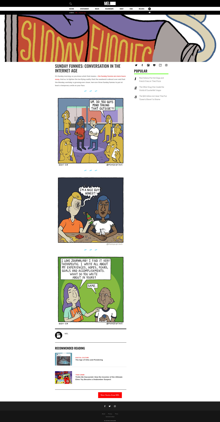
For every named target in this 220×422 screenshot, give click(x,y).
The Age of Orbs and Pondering (89, 360)
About (103, 414)
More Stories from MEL (110, 395)
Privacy (110, 414)
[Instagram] (166, 65)
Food (131, 9)
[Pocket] (154, 65)
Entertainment (84, 9)
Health (97, 9)
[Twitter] (136, 65)
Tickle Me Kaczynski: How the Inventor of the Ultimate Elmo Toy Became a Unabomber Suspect (98, 378)
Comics (71, 12)
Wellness (141, 9)
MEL (76, 12)
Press (116, 414)
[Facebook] (142, 65)
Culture (71, 9)
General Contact (110, 416)
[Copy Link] (160, 65)
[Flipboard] (148, 65)
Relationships (109, 9)
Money (121, 9)
